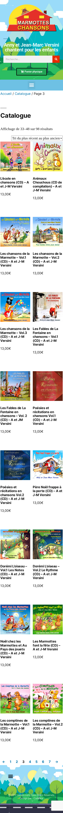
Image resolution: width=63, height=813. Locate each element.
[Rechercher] (56, 59)
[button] (31, 85)
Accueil (6, 94)
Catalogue (23, 94)
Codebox (38, 798)
